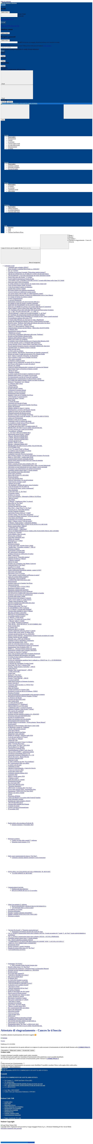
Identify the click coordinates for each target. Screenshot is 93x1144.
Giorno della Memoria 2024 (16, 784)
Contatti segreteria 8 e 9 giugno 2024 (18, 689)
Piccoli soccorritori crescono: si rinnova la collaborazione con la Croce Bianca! (30, 295)
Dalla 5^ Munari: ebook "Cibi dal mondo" (20, 521)
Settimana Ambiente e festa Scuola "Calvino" (21, 709)
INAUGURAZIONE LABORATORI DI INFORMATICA (29, 906)
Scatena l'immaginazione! (15, 298)
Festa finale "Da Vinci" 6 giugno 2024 (19, 665)
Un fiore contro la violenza (15, 351)
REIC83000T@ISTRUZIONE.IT (25, 1084)
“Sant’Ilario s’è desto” (14, 1001)
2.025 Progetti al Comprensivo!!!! (17, 396)
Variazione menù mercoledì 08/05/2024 (19, 716)
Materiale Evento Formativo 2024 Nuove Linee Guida (23, 725)
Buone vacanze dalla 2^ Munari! (17, 526)
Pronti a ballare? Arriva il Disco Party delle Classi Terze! (24, 308)
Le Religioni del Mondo (15, 698)
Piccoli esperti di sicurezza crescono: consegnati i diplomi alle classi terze (29, 346)
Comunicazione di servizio (16, 887)
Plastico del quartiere (14, 406)
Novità (71, 237)
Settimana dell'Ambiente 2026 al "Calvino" (20, 338)
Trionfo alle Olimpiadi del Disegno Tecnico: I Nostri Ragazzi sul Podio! (28, 321)
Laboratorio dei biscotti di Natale (17, 403)
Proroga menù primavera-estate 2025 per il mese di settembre (25, 460)
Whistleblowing (8, 1111)
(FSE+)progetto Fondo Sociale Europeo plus (24, 965)
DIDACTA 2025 (13, 562)
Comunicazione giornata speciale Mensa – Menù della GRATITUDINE (28, 328)
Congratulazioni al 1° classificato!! (18, 704)
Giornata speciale (13, 387)
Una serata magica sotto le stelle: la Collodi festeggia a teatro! (25, 293)
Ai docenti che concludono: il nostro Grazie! (20, 663)
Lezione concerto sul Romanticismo (18, 807)
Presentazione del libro (14, 781)
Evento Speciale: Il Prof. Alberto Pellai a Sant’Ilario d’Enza (25, 344)
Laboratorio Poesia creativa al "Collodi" (19, 513)
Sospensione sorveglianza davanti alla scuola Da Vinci (27, 931)
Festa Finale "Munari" (14, 504)
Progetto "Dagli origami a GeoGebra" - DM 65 (21, 666)
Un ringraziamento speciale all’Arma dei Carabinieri (23, 377)
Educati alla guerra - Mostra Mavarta (18, 756)
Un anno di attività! (13, 680)
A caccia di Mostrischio (14, 300)
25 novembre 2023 (13, 809)
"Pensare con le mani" (14, 483)
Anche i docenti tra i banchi (16, 996)
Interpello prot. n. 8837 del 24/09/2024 (19, 639)
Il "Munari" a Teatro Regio (15, 617)
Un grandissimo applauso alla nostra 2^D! (20, 318)
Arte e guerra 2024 (13, 701)
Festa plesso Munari (13, 730)
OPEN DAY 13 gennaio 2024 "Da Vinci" (20, 788)
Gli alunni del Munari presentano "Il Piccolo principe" (23, 516)
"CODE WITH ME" (14, 671)
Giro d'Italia (11, 500)
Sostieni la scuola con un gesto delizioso (19, 411)
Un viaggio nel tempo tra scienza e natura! (20, 297)
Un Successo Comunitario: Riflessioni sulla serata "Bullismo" (25, 334)
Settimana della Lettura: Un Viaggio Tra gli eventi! (22, 375)
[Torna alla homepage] (46, 103)
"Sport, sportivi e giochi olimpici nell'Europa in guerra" (24, 575)
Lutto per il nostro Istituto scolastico (18, 576)
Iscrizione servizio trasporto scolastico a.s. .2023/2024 (23, 970)
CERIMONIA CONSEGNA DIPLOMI (19, 1019)
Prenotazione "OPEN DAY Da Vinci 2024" (20, 791)
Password (20, 16)
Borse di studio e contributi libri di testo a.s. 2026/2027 (23, 269)
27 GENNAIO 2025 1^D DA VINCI (19, 586)
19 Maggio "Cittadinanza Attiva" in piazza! (20, 501)
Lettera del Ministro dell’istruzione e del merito (21, 655)
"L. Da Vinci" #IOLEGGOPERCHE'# (19, 432)
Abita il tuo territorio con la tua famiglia (19, 719)
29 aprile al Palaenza (14, 990)
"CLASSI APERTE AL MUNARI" (22, 873)
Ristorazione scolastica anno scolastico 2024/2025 (22, 650)
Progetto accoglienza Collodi (16, 452)
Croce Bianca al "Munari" (15, 738)
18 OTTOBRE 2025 (14, 447)
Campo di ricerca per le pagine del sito (12, 248)
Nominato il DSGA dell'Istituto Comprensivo (21, 640)
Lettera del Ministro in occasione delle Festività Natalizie (24, 797)
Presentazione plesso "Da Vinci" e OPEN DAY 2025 (23, 1024)
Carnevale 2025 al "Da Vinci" (16, 565)
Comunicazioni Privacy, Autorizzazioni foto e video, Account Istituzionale (29, 465)
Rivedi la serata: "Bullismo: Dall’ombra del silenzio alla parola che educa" (29, 323)
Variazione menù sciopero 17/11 (21, 842)
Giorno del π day (13, 740)
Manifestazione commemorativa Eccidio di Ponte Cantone (24, 378)
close (2, 119)
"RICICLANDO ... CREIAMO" (17, 529)
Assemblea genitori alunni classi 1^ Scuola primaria (23, 470)
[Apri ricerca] (78, 111)
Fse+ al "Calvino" (13, 270)
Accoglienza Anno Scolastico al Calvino (19, 450)
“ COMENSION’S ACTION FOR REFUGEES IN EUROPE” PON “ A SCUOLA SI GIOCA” (36, 941)
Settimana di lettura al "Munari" (17, 558)
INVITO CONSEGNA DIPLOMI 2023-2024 (21, 603)
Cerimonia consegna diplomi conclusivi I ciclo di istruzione (29, 857)
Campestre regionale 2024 (15, 758)
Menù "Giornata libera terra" (16, 743)
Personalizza (4, 1050)
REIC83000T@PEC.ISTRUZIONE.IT (26, 1085)
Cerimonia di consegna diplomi (17, 390)
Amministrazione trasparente (12, 1115)
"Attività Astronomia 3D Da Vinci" (18, 988)
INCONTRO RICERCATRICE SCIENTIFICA (22, 1021)
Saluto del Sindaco (13, 688)
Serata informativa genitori (15, 799)
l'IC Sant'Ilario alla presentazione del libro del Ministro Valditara (26, 315)
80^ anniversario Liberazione (16, 552)
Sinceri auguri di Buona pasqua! (17, 993)
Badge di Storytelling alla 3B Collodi (18, 991)
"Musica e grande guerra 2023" (17, 1006)
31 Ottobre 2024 (12, 627)
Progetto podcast (13, 972)
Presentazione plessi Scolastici (16, 393)
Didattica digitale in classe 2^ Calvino (19, 408)
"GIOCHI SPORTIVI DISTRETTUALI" (20, 983)
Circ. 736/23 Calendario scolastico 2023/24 (20, 940)
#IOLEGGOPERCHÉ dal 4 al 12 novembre (24, 890)
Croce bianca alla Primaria (15, 518)
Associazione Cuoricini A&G (16, 550)
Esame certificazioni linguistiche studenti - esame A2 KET (24, 570)
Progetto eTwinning (13, 693)
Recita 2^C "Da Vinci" (14, 675)
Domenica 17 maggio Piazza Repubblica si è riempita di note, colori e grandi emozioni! (33, 316)
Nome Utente (22, 14)
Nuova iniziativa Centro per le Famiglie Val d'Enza (22, 357)
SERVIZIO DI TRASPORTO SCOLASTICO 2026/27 (24, 305)
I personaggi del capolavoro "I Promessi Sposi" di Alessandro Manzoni (28, 968)
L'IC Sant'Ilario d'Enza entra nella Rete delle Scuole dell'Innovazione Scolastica (31, 310)
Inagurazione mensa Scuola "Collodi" (19, 434)
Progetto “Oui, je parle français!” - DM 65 (20, 670)
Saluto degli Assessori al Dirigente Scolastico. (21, 681)
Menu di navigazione (34, 262)
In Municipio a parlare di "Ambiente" (18, 727)
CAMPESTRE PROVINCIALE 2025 (19, 580)
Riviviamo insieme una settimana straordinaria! (21, 290)
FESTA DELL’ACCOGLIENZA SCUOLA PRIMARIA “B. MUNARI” (29, 871)
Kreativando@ (12, 724)
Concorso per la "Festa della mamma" (19, 509)
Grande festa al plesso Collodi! (17, 288)
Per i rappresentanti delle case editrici (18, 763)
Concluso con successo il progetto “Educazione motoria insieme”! (27, 272)
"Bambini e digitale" (14, 372)
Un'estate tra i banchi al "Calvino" (18, 652)
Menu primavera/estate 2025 (16, 568)
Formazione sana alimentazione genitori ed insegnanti (23, 645)
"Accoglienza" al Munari (15, 431)
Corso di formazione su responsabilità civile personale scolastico (26, 694)
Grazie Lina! (11, 673)
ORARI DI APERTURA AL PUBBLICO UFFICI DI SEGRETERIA (28, 274)
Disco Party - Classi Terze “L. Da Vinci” (19, 508)
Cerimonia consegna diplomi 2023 (18, 773)
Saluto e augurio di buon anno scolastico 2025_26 (22, 464)
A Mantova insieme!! (14, 560)
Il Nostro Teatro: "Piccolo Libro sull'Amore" (21, 514)
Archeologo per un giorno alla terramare (19, 519)
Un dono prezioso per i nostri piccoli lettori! (20, 429)
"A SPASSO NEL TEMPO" (16, 527)
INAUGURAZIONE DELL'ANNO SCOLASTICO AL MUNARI (27, 524)
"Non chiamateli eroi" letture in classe (19, 995)
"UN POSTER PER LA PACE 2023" (23, 908)
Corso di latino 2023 (14, 1014)
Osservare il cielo (13, 760)
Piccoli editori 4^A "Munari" (16, 747)
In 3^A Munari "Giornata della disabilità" (20, 609)
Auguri (10, 794)
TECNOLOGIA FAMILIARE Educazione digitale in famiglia (26, 593)
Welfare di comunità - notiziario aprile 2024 (20, 735)
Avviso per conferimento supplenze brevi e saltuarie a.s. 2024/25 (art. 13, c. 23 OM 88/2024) (34, 660)
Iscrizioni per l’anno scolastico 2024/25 (19, 801)
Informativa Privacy (10, 1105)
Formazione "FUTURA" (15, 963)
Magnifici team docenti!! (15, 676)
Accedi (3, 5)
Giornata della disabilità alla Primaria (18, 804)
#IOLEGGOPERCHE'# (15, 604)
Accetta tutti (28, 1050)
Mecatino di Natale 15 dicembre (17, 612)
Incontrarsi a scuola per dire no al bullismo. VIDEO (23, 691)
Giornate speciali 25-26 (14, 441)
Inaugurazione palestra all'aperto (17, 331)
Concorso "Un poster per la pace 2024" (19, 619)
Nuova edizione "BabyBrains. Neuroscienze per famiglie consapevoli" (28, 352)
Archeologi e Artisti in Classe (16, 360)
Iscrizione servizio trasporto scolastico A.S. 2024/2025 (23, 714)
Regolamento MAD (13, 945)
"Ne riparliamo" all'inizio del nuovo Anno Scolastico (23, 485)
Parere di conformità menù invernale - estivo (20, 644)
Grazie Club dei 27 (13, 683)
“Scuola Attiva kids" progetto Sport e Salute (20, 545)
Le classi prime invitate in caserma (18, 980)
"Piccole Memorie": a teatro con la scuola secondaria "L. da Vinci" (27, 313)
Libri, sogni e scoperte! (14, 359)
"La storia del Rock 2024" (15, 702)
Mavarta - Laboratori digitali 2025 (17, 444)
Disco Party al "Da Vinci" (15, 503)
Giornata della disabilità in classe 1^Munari (20, 611)
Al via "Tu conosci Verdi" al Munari (18, 449)
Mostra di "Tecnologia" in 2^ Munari (18, 382)
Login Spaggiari (47, 45)
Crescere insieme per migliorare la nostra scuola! (22, 292)
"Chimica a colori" (13, 778)
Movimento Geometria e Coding (17, 998)
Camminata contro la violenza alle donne (19, 421)
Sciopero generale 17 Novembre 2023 (22, 824)
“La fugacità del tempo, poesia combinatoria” (21, 488)
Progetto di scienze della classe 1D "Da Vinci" (21, 948)
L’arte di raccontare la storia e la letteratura (20, 287)
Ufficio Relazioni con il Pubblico (13, 1107)
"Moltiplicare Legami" (14, 333)
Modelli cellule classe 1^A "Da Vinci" (19, 967)
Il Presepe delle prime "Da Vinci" (17, 606)
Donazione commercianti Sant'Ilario (18, 590)
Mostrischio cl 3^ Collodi (15, 540)
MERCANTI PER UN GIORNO (18, 339)
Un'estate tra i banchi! (14, 662)
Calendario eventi (9, 265)
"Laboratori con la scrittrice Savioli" (18, 985)
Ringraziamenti (12, 581)
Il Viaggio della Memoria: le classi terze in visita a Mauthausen (26, 320)
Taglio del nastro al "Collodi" (16, 779)
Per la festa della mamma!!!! (16, 973)
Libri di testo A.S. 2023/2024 (16, 1022)
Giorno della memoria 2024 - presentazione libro (22, 789)
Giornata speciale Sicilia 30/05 (16, 699)
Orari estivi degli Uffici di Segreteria (18, 282)
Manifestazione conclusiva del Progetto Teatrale (21, 410)
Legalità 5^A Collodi (14, 567)
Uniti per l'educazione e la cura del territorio (20, 480)
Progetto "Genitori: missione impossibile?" (20, 913)
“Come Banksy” (12, 385)
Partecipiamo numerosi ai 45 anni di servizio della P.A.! (24, 302)
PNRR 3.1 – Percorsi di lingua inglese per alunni (22, 648)
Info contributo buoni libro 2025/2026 (19, 472)
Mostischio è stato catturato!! (16, 734)
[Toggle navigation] (15, 111)
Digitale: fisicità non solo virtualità (18, 637)
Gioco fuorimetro (13, 490)
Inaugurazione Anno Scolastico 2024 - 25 (20, 647)
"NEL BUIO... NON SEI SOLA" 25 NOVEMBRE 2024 (24, 624)
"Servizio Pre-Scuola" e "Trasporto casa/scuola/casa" (23, 930)
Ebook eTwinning (13, 477)
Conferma (9, 101)
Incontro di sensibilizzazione (16, 717)
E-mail (20, 42)
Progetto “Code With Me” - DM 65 (18, 678)
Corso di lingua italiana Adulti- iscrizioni (19, 285)
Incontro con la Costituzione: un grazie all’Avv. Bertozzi (24, 362)
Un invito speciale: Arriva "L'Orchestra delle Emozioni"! (24, 342)
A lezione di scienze (13, 806)
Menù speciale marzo (14, 349)
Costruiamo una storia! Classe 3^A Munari (20, 742)
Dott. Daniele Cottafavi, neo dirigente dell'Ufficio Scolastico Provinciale (28, 455)
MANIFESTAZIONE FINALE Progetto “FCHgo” (23, 696)
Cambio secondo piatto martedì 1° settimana (24, 840)
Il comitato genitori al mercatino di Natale (20, 1017)
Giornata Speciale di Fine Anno (17, 506)
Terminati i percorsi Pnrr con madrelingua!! (20, 594)
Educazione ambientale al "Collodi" (18, 999)
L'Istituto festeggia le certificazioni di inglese (20, 554)
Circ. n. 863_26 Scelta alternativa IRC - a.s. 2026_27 (23, 311)
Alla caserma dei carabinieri (16, 711)
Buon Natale (11, 400)
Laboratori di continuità (14, 1003)
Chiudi (3, 56)
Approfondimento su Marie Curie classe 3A (20, 750)
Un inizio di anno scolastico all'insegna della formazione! (24, 657)
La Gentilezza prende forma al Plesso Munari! (21, 423)
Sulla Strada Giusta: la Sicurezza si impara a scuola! (23, 369)
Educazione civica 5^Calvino (16, 573)
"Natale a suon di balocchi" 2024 (17, 601)
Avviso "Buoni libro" (14, 658)
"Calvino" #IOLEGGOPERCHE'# (18, 439)
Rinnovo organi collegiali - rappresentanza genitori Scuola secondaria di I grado (31, 635)
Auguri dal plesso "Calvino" (16, 398)
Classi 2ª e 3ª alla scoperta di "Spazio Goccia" (21, 326)
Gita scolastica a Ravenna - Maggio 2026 (20, 324)
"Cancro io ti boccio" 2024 (15, 770)
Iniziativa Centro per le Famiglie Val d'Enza (20, 414)
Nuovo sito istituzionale (15, 1009)
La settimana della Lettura (15, 383)
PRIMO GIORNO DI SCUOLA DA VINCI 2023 (22, 914)
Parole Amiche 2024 (14, 626)
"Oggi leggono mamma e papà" (17, 482)
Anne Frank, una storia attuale (16, 1004)
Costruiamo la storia (13, 766)
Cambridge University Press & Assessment (20, 454)
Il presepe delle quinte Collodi (16, 596)
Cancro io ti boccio (13, 585)
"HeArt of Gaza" (13, 370)
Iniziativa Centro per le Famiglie (17, 419)
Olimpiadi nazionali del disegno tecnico (19, 413)
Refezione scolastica (14, 462)
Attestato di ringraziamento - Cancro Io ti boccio (22, 768)
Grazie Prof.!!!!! (12, 668)
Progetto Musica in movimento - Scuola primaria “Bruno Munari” (27, 722)
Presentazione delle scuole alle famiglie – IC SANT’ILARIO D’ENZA (28, 416)
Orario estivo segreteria (14, 473)
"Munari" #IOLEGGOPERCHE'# (18, 436)
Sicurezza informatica (14, 911)
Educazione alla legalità (15, 572)
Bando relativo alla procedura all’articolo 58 (21, 823)
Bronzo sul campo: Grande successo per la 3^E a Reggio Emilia (26, 354)
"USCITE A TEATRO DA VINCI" (18, 975)
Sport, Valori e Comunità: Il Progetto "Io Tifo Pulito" (23, 356)
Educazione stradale (13, 1011)
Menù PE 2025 (12, 542)
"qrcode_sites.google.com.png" (17, 729)
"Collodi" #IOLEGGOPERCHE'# (18, 437)
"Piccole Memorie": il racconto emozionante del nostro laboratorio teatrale (29, 275)
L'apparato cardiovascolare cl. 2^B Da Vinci (20, 684)
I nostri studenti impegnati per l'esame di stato (21, 279)
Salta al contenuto (6, 1)
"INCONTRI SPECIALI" (15, 802)
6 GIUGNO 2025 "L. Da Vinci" (17, 491)
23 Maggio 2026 (13, 329)
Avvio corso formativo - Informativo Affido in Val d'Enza (24, 496)
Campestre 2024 (12, 774)
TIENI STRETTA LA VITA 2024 (18, 706)
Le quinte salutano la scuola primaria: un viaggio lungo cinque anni (27, 283)
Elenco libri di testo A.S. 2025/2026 (18, 475)
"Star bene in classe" (14, 986)
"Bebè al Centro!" (13, 498)
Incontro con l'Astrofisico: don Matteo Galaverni (22, 563)
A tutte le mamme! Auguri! (15, 712)
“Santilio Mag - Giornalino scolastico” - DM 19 (21, 547)
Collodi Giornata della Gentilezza (17, 424)
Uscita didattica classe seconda (17, 534)
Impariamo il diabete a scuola (16, 588)
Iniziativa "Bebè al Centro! (15, 442)
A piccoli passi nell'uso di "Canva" (18, 737)
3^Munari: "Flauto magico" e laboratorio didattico (22, 522)
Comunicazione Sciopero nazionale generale (20, 459)
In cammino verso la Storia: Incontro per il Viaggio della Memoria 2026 (28, 341)
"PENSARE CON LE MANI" (17, 578)
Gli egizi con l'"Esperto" (15, 532)
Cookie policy (8, 1102)
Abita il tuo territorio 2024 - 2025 (17, 642)
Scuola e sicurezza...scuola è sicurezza (19, 946)
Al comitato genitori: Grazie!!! (16, 616)
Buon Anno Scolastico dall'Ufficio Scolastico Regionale (24, 653)
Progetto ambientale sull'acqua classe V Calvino (21, 630)
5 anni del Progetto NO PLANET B (18, 486)
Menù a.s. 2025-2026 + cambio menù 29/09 (20, 457)
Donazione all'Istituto (14, 796)
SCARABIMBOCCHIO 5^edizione (18, 608)
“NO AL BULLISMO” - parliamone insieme (21, 752)
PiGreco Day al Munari (14, 536)
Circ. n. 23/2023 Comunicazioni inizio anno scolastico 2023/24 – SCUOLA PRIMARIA (33, 936)
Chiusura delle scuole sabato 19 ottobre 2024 (21, 632)
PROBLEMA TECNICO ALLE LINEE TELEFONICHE (25, 428)
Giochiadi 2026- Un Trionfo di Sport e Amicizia (22, 347)
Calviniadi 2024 (12, 686)
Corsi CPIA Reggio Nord (15, 478)
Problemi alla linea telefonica (20, 889)
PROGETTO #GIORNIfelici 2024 (18, 614)
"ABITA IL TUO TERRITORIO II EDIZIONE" (22, 943)
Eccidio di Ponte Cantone (15, 388)
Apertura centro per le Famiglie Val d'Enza (20, 583)
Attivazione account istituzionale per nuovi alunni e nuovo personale (27, 467)
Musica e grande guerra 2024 (16, 776)
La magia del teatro (13, 401)
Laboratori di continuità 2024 (16, 748)
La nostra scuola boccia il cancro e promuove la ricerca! (24, 374)
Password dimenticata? (7, 19)
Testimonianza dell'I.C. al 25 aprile (18, 981)
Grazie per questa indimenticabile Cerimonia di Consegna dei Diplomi (28, 367)
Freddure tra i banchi (14, 495)
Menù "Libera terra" (14, 555)
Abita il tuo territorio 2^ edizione (17, 904)
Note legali (7, 1103)
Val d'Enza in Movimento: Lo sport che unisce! (21, 364)
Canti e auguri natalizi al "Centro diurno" (20, 599)
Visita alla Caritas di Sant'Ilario (17, 732)
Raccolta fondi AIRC (14, 783)
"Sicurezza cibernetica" (14, 786)
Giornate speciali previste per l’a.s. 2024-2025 (21, 634)
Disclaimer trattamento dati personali (11, 1128)
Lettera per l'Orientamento (15, 418)
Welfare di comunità (14, 539)
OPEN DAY (11, 1016)
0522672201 (10, 1082)
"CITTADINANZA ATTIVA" (17, 949)
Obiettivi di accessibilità (11, 1110)
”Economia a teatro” (14, 493)
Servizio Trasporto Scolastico (16, 511)
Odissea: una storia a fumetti (16, 792)
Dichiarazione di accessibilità (12, 1108)
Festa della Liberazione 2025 (16, 537)
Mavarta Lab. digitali (14, 365)
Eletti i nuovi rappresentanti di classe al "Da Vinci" (22, 856)
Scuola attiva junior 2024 (15, 771)
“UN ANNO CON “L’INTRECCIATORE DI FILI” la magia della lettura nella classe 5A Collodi (36, 280)
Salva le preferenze (15, 1067)
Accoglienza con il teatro (15, 909)
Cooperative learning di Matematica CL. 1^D (21, 755)
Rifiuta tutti (15, 1050)
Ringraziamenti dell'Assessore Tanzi (18, 720)
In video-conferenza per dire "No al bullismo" (21, 761)
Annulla (3, 101)
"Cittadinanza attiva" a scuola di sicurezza (20, 707)
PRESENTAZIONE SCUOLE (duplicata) (20, 591)
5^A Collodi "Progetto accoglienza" (18, 622)
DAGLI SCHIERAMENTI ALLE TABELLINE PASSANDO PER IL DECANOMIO (33, 531)
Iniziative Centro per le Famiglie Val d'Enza (20, 395)
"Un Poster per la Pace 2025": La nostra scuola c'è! (22, 426)
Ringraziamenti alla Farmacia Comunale (19, 598)
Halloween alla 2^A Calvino (16, 629)
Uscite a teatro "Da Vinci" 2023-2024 (19, 745)
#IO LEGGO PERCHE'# (15, 977)
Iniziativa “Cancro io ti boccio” (17, 392)
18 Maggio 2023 (13, 978)
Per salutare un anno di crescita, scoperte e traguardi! (23, 303)
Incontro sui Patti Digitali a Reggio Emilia (20, 336)
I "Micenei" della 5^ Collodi (16, 621)
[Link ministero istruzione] (9, 3)
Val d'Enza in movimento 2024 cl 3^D (19, 753)
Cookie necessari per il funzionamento (12, 1063)
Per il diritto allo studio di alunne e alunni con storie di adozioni (26, 380)
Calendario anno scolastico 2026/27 (18, 267)
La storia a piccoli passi (14, 765)
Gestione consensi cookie (11, 1113)
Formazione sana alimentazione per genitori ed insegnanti (24, 468)
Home (70, 235)
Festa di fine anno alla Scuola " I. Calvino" (20, 277)
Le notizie (72, 238)
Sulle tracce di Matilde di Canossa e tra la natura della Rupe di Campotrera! (29, 306)
